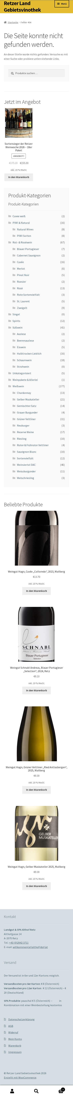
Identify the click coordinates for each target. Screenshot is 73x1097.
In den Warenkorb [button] (18, 177)
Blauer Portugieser (28, 249)
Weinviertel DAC (26, 464)
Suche (36, 1091)
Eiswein (21, 347)
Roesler (21, 281)
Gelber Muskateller (28, 399)
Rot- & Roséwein (22, 242)
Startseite (13, 22)
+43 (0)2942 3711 (19, 942)
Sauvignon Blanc (26, 451)
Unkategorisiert (22, 373)
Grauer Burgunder (27, 412)
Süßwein (17, 327)
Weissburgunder (26, 471)
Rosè (20, 288)
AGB (10, 1026)
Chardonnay (24, 392)
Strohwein (23, 366)
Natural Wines (25, 229)
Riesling (21, 438)
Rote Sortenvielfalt (28, 294)
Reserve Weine (25, 432)
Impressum (15, 1052)
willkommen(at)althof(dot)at (30, 947)
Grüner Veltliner (26, 419)
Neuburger (23, 425)
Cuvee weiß (19, 216)
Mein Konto (15, 1039)
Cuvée (20, 262)
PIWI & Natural (21, 222)
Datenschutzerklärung (21, 1019)
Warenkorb (14, 1045)
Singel (16, 314)
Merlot (21, 268)
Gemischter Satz (26, 406)
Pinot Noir (23, 275)
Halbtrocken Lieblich (29, 353)
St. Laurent (23, 301)
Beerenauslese (25, 340)
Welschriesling (25, 478)
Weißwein (18, 386)
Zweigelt (22, 308)
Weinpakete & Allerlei (25, 379)
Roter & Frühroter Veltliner (33, 445)
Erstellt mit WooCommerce (20, 1077)
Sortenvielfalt (25, 458)
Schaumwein (24, 360)
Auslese (21, 334)
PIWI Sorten (24, 235)
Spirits (16, 321)
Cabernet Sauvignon (28, 255)
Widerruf (13, 1032)
